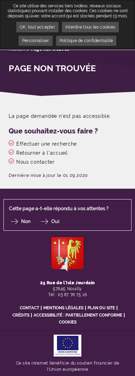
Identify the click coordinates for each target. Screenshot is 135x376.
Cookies (67, 322)
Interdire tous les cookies (90, 27)
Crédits (20, 315)
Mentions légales (63, 307)
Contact (29, 307)
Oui (55, 221)
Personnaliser (35, 40)
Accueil (17, 49)
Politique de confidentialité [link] (86, 40)
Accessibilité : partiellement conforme (78, 315)
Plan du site (101, 307)
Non (25, 221)
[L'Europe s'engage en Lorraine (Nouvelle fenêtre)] (67, 345)
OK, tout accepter (37, 27)
